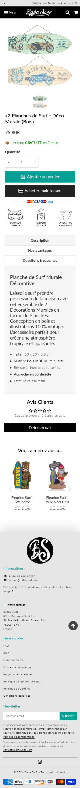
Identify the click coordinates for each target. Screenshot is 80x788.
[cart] (76, 12)
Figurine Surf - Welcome (22, 499)
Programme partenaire (17, 674)
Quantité (12, 151)
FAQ (6, 645)
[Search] (68, 12)
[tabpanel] (40, 101)
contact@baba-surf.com (23, 580)
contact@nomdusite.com (17, 749)
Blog (6, 652)
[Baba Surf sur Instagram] (40, 762)
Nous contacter (13, 660)
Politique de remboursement (21, 681)
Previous (10, 488)
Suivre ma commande (21, 576)
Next (69, 488)
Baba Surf (30, 772)
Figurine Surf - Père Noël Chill (57, 499)
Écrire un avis (40, 427)
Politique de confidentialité (19, 736)
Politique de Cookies (16, 688)
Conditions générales (16, 695)
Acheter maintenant (43, 190)
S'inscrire (68, 716)
